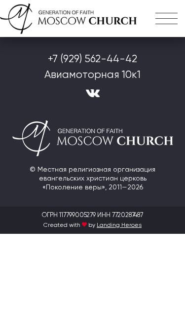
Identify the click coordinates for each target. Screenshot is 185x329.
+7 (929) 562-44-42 (92, 59)
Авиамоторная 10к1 (92, 75)
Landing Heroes (119, 225)
